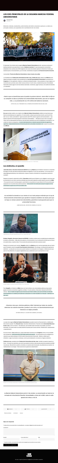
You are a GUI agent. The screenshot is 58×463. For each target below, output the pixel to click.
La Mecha (47, 77)
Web (39, 437)
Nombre (5, 437)
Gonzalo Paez (10, 19)
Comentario (5, 427)
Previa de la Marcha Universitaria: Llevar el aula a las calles (25, 74)
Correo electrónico (24, 437)
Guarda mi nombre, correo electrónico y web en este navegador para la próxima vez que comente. (22, 442)
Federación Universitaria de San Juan (22, 77)
